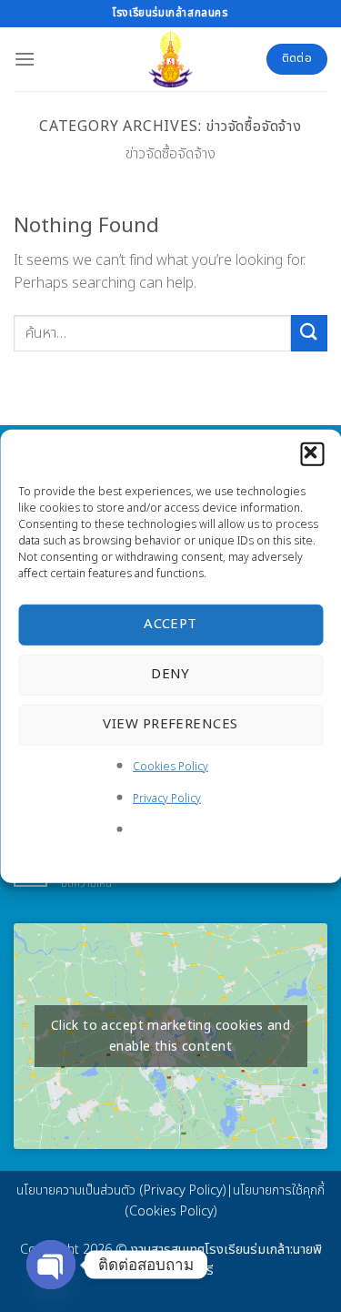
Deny (170, 674)
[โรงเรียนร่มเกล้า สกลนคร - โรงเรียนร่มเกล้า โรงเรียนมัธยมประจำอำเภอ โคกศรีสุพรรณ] (170, 59)
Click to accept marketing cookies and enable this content (171, 1036)
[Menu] (24, 58)
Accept (170, 624)
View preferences (170, 724)
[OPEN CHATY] (50, 1264)
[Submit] (309, 333)
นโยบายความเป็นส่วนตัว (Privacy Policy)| (124, 1190)
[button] (312, 453)
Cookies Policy (170, 766)
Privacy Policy (167, 798)
